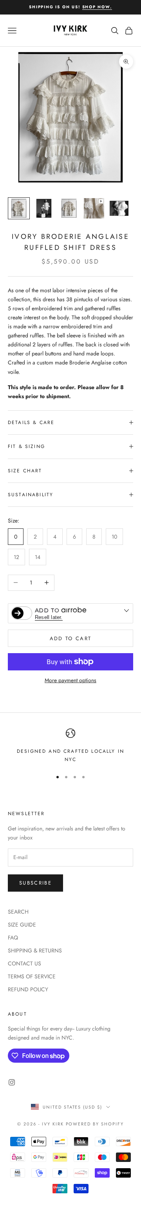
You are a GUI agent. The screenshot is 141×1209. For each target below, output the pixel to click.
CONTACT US (24, 963)
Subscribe (35, 883)
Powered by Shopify (95, 1124)
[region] (70, 745)
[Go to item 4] (94, 208)
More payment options (70, 680)
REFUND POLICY (28, 989)
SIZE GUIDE (22, 925)
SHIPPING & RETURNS (35, 950)
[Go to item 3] (69, 208)
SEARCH (18, 912)
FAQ (13, 937)
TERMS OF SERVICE (32, 976)
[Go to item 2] (44, 208)
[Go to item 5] (119, 208)
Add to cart (71, 638)
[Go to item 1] (19, 208)
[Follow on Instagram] (12, 1082)
